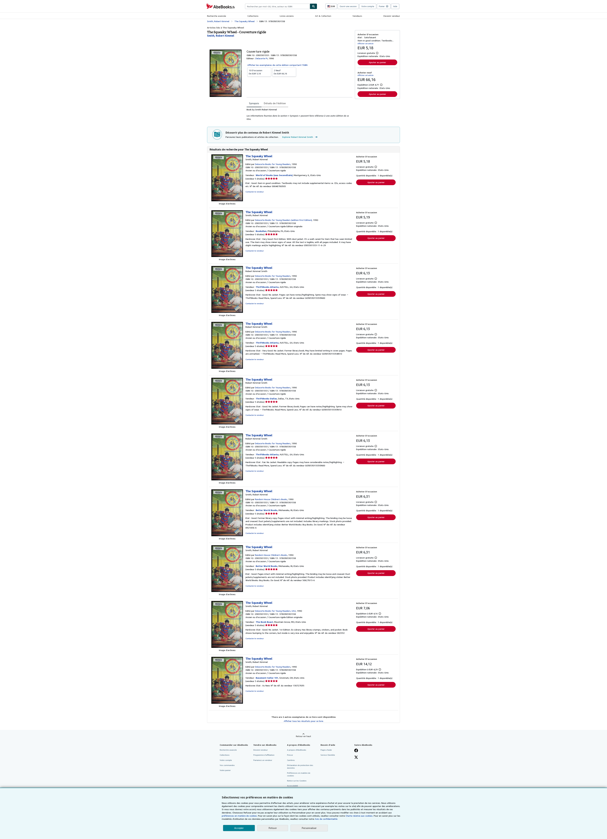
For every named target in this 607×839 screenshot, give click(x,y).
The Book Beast (264, 622)
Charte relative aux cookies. (360, 815)
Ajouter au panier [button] (377, 62)
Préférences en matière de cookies (298, 774)
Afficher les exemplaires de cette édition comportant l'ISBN (277, 65)
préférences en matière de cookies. (239, 815)
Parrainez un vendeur (262, 760)
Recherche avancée (216, 16)
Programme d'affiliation (263, 755)
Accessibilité (292, 786)
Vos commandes (227, 765)
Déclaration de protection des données (300, 766)
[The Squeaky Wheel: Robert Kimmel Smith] (227, 312)
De (255, 72)
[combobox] (277, 6)
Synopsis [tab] (254, 103)
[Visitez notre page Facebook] (356, 751)
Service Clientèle (328, 755)
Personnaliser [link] (309, 828)
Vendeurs (357, 16)
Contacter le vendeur (254, 192)
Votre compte (367, 6)
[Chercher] (313, 6)
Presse (290, 755)
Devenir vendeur (391, 16)
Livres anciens (287, 16)
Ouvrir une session (348, 6)
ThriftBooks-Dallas (266, 398)
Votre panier (225, 770)
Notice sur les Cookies (297, 780)
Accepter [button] (239, 828)
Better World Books (266, 510)
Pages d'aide (326, 750)
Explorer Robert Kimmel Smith (297, 137)
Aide (395, 6)
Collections (252, 16)
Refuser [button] (273, 828)
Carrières (291, 760)
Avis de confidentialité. (326, 819)
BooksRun (261, 231)
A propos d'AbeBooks (296, 750)
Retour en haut (303, 736)
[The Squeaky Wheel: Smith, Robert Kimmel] (227, 200)
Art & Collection (323, 16)
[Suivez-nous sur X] (356, 758)
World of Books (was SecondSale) (274, 175)
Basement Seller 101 (267, 677)
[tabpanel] (299, 114)
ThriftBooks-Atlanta (267, 287)
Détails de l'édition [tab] (275, 103)
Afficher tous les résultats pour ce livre (303, 721)
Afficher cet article (366, 43)
